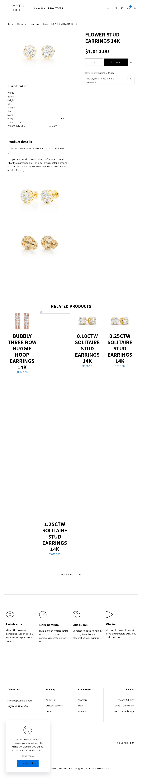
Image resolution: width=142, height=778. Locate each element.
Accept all (28, 763)
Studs (45, 24)
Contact (50, 711)
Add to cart (116, 62)
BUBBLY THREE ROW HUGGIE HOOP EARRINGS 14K (22, 351)
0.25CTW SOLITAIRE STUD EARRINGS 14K (119, 348)
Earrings (35, 24)
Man (80, 706)
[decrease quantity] (88, 62)
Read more (28, 756)
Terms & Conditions (124, 706)
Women (82, 700)
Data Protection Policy (31, 750)
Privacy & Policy (126, 700)
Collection (22, 24)
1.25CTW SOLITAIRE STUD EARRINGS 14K (54, 536)
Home (10, 24)
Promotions (84, 711)
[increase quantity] (100, 62)
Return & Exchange (124, 711)
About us (50, 700)
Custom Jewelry (54, 706)
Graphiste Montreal (98, 768)
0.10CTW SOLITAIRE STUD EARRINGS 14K (87, 348)
